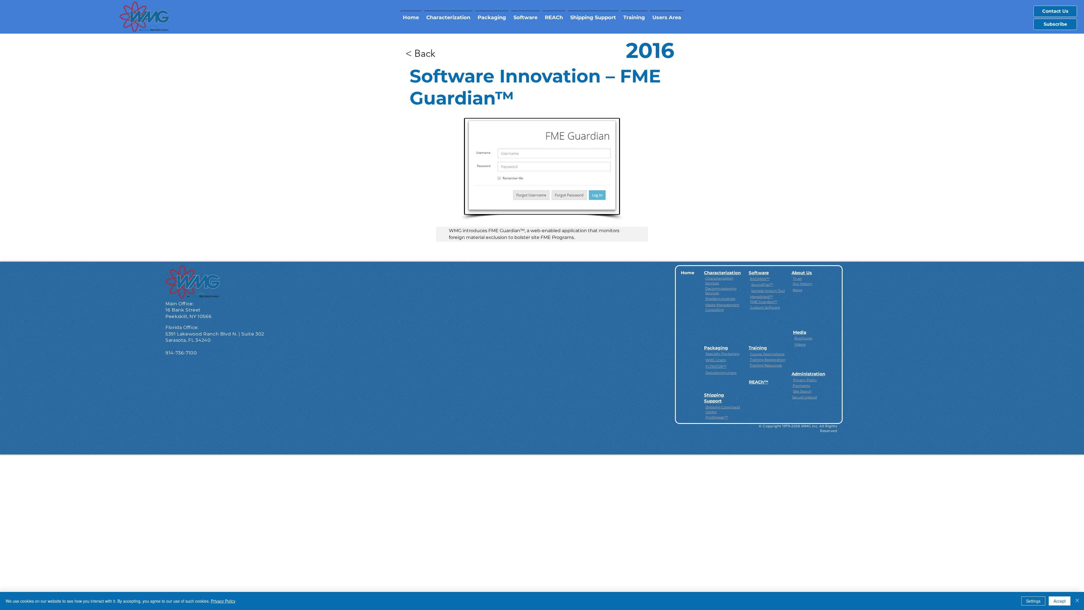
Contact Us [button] (1055, 11)
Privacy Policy (223, 601)
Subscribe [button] (1055, 24)
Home (687, 272)
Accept (1060, 601)
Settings (1033, 601)
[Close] (1077, 600)
